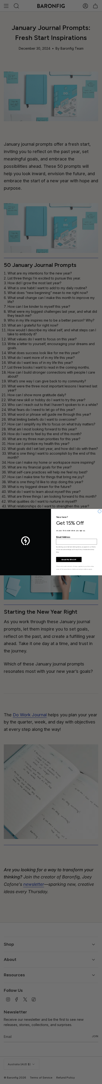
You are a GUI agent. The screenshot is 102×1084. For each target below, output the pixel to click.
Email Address (63, 537)
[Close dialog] (99, 511)
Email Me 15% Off (68, 559)
